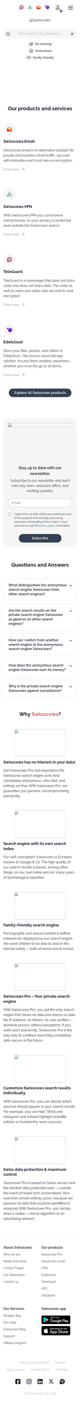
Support (9, 1336)
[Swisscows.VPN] (30, 7)
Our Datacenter (14, 1275)
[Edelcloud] (47, 7)
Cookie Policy (40, 1369)
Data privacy (16, 1369)
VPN (44, 1268)
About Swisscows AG (34, 1362)
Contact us (11, 1281)
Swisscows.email (53, 1261)
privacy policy (47, 525)
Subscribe (40, 538)
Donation (62, 1369)
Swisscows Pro (51, 1254)
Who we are (11, 1254)
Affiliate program (14, 1343)
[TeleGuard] (21, 7)
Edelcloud (48, 1275)
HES (44, 1288)
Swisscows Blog (14, 1329)
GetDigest (48, 1295)
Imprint (60, 1362)
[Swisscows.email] (38, 7)
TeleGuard (48, 1281)
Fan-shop (9, 1322)
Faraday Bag (12, 1315)
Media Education (15, 1261)
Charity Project (13, 1268)
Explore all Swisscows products (40, 393)
